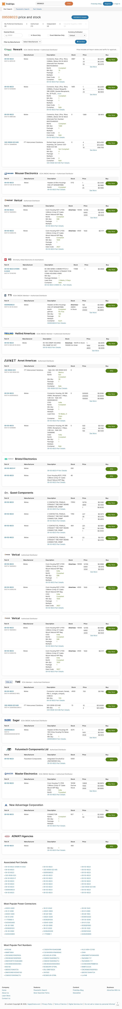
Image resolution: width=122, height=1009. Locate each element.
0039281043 (48, 920)
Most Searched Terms (41, 993)
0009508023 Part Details (56, 323)
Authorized (35, 25)
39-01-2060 (86, 911)
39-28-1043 (86, 908)
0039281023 (9, 928)
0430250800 (10, 934)
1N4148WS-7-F (87, 961)
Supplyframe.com (33, 1004)
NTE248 (8, 949)
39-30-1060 (9, 925)
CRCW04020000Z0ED (51, 964)
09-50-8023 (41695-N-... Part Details (58, 285)
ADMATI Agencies (22, 836)
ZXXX (83, 952)
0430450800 (86, 934)
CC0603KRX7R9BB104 (90, 964)
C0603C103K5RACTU (13, 975)
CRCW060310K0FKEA (13, 955)
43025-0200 (48, 917)
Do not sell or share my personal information (101, 1004)
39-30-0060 (9, 931)
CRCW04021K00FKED (13, 958)
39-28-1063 (86, 914)
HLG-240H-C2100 (88, 949)
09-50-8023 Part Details (56, 82)
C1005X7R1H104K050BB (52, 949)
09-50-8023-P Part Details (57, 471)
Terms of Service (60, 1004)
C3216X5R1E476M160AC (52, 952)
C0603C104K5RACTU (51, 961)
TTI (27, 295)
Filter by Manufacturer (12, 42)
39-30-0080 (47, 925)
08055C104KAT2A (11, 970)
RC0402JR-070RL (49, 955)
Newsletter (77, 993)
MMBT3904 (9, 952)
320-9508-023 (10, 370)
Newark (35, 49)
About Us (5, 993)
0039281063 (86, 925)
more (59, 94)
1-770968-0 (9, 920)
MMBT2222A (86, 967)
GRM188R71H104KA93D (90, 955)
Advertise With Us (113, 990)
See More (93, 67)
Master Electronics (43, 773)
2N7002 (46, 972)
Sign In (117, 4)
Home (4, 990)
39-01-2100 (9, 917)
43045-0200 (48, 922)
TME (32, 681)
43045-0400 (9, 914)
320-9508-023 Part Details (57, 388)
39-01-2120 (86, 922)
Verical (26, 200)
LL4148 (84, 975)
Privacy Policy (47, 1004)
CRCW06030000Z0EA (13, 964)
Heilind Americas (42, 333)
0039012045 (86, 931)
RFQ (111, 371)
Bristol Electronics (25, 458)
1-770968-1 (47, 934)
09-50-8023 (9, 59)
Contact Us (6, 998)
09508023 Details (80, 17)
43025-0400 (9, 908)
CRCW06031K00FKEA (90, 970)
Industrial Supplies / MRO (73, 25)
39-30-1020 (86, 928)
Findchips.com (8, 4)
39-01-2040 (47, 908)
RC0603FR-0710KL (50, 967)
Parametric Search (40, 990)
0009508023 (9, 305)
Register (108, 4)
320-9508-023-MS (11, 142)
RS (26, 259)
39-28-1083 (47, 914)
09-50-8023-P (9, 468)
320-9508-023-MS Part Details (58, 163)
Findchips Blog (96, 4)
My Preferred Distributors (13, 25)
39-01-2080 (9, 911)
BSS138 (8, 967)
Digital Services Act (76, 1004)
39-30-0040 (86, 920)
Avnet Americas (35, 360)
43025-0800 (48, 911)
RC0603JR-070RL (49, 975)
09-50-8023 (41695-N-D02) (15, 867)
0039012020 (86, 917)
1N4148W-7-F (86, 958)
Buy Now (111, 60)
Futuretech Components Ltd (40, 749)
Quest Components (22, 492)
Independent (51, 25)
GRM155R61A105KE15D (13, 972)
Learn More (6, 996)
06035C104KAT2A (88, 972)
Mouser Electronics (43, 173)
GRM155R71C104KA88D (13, 961)
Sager (29, 720)
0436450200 (48, 931)
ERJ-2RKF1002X (49, 970)
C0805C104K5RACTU (51, 958)
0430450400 (10, 922)
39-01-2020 (47, 928)
